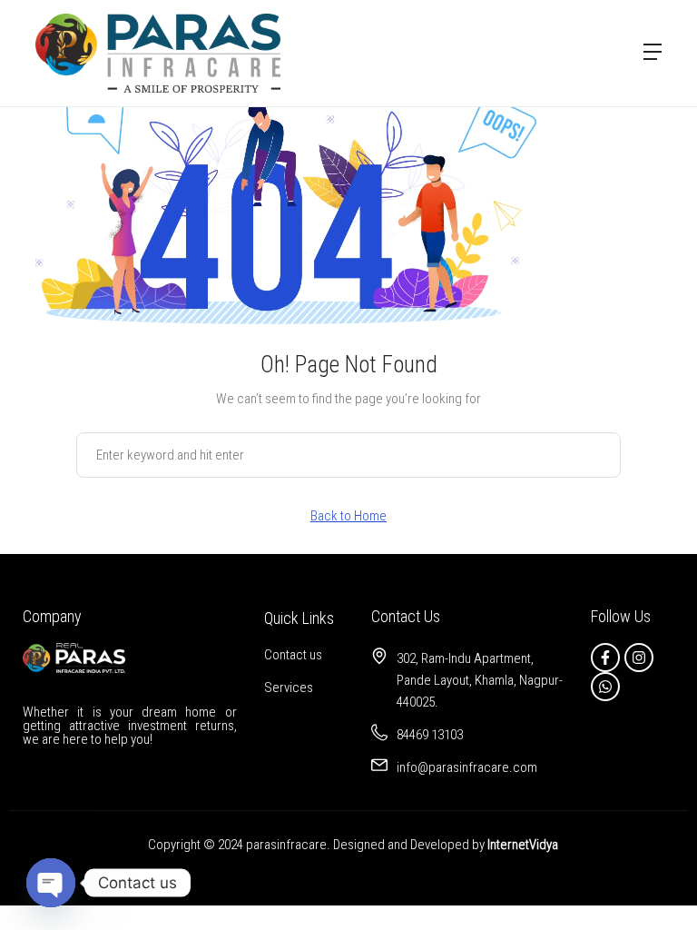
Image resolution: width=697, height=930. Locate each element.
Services (288, 687)
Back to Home (348, 516)
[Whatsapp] (605, 686)
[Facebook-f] (605, 657)
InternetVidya (522, 844)
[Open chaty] (50, 882)
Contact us (293, 655)
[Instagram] (638, 657)
